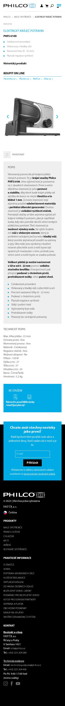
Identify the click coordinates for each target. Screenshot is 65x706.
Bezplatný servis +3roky (17, 591)
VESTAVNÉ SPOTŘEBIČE (15, 549)
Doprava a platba (13, 604)
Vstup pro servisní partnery (19, 599)
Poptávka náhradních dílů (18, 573)
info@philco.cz (18, 648)
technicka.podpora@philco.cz (26, 665)
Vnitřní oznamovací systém (19, 617)
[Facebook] (12, 685)
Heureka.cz (9, 79)
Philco (6, 17)
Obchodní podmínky (15, 608)
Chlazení (8, 536)
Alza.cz (47, 79)
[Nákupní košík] (46, 6)
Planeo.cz (24, 79)
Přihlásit (32, 462)
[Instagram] (5, 685)
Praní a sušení (11, 532)
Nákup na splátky (13, 613)
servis (6, 569)
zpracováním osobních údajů (39, 474)
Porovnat (18, 154)
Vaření (7, 545)
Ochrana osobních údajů (18, 586)
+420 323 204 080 (17, 653)
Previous (7, 116)
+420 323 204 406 (17, 669)
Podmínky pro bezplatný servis (21, 595)
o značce (8, 565)
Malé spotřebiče (22, 17)
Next (57, 116)
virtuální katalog (13, 582)
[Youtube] (18, 685)
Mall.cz (36, 79)
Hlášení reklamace (14, 578)
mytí (6, 541)
